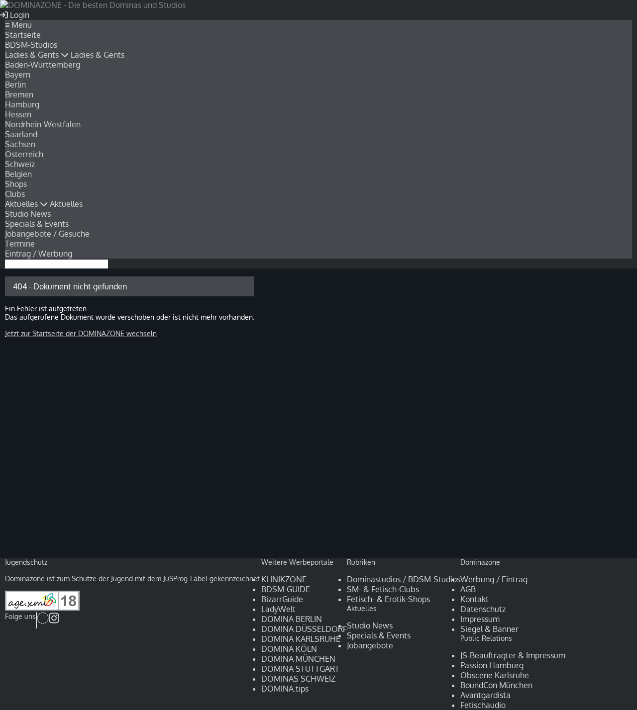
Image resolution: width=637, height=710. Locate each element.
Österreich (24, 154)
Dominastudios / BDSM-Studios (403, 579)
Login (18, 15)
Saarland (21, 134)
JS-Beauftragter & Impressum (512, 655)
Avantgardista (485, 695)
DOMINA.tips (285, 689)
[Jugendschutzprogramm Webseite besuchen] (42, 608)
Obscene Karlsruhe (494, 675)
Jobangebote (370, 645)
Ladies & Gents (33, 55)
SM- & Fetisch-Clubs (383, 589)
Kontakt (474, 599)
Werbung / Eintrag (494, 579)
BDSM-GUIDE (285, 589)
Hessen (18, 114)
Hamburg (22, 104)
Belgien (18, 174)
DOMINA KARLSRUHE (300, 639)
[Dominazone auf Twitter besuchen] (43, 620)
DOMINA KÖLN (289, 649)
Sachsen (20, 144)
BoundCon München (496, 685)
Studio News (28, 214)
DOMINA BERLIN (291, 619)
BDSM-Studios (31, 45)
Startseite (23, 35)
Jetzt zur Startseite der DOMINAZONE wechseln (81, 333)
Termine (20, 244)
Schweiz (20, 164)
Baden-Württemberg (42, 65)
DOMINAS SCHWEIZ (298, 679)
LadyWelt (278, 609)
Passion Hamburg (492, 665)
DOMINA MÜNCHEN (298, 659)
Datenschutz (483, 609)
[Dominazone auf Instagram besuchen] (54, 620)
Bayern (17, 75)
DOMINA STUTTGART (300, 669)
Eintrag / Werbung (38, 254)
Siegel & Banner (489, 629)
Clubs (15, 194)
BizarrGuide (282, 599)
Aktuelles (22, 204)
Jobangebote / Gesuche (47, 234)
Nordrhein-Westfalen (43, 124)
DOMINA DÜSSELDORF (304, 629)
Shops (16, 184)
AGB (468, 589)
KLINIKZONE (284, 579)
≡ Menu (18, 25)
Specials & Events (37, 224)
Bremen (19, 94)
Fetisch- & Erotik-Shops (388, 599)
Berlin (15, 84)
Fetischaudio (483, 705)
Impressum (480, 619)
